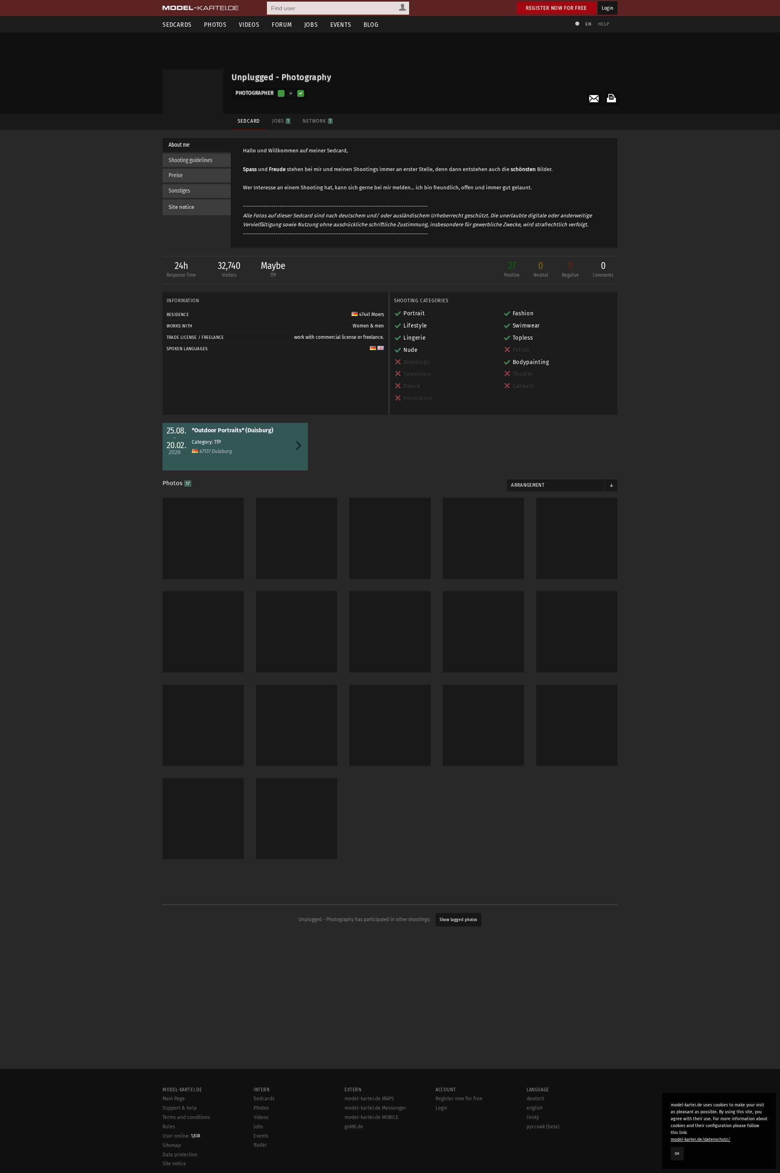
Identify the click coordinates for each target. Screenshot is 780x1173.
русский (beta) (542, 1127)
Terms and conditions (186, 1117)
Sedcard (249, 121)
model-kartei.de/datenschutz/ (700, 1139)
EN (588, 24)
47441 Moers (371, 314)
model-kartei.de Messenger (375, 1108)
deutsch (535, 1098)
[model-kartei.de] (200, 8)
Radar (260, 1145)
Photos (215, 24)
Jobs (311, 24)
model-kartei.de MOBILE (371, 1117)
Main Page (173, 1098)
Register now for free (556, 8)
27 (512, 269)
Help (603, 24)
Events (340, 24)
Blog (371, 24)
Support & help (179, 1108)
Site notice (181, 207)
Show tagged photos (458, 919)
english (534, 1108)
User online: (181, 1136)
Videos (249, 24)
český (532, 1117)
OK (677, 1153)
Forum (282, 24)
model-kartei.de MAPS (369, 1098)
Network (317, 121)
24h (181, 269)
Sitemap (171, 1145)
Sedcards (177, 24)
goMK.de (353, 1127)
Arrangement (527, 485)
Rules (168, 1127)
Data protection (179, 1155)
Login (607, 8)
